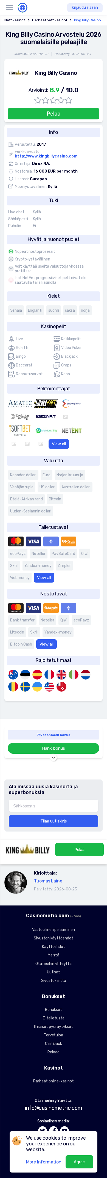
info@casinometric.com (53, 1108)
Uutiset (53, 972)
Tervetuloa (53, 1035)
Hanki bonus (53, 748)
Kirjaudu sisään (85, 7)
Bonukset (53, 1009)
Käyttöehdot (53, 946)
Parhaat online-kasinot (53, 1081)
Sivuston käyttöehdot (53, 938)
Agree (79, 1161)
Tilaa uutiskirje (53, 821)
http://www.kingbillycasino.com (46, 156)
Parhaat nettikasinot (49, 20)
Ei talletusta (53, 1018)
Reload (53, 1052)
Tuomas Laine (48, 881)
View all (59, 444)
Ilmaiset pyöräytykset (53, 1026)
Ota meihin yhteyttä (53, 963)
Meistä (54, 955)
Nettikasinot (14, 20)
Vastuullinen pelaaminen (53, 929)
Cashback (53, 1043)
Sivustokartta (53, 980)
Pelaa (53, 113)
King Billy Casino (87, 20)
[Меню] (9, 8)
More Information (43, 1162)
